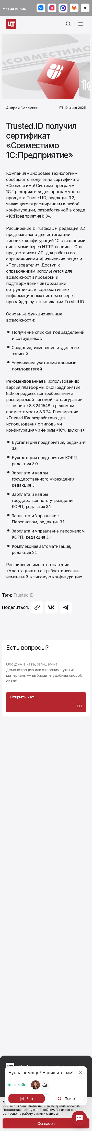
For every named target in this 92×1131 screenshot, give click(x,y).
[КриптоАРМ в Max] (63, 9)
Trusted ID (23, 595)
